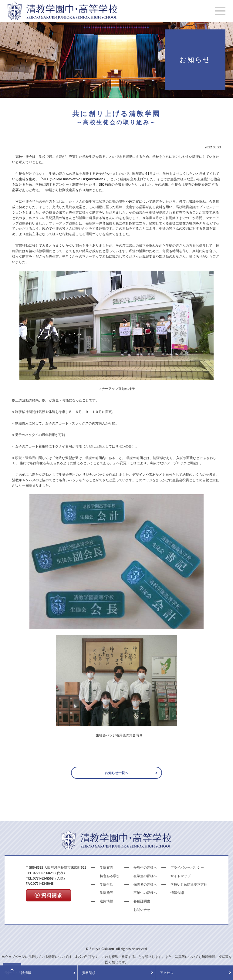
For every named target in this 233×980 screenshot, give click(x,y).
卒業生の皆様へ (145, 892)
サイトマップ (181, 876)
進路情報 (106, 901)
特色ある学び (110, 876)
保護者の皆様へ (145, 884)
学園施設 (106, 892)
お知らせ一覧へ (116, 772)
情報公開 (177, 892)
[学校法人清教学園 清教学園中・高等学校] (62, 17)
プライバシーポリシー (187, 867)
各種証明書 (141, 901)
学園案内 (106, 867)
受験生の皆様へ (145, 867)
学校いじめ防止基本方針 (189, 884)
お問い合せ (141, 909)
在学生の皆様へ (145, 876)
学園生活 (106, 884)
